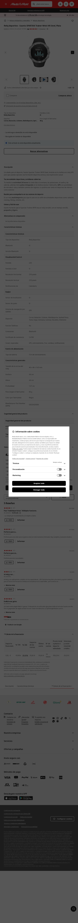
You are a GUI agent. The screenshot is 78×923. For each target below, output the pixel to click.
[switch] (59, 469)
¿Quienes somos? (30, 458)
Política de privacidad (18, 458)
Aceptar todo (39, 483)
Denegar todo (39, 490)
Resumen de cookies (42, 458)
